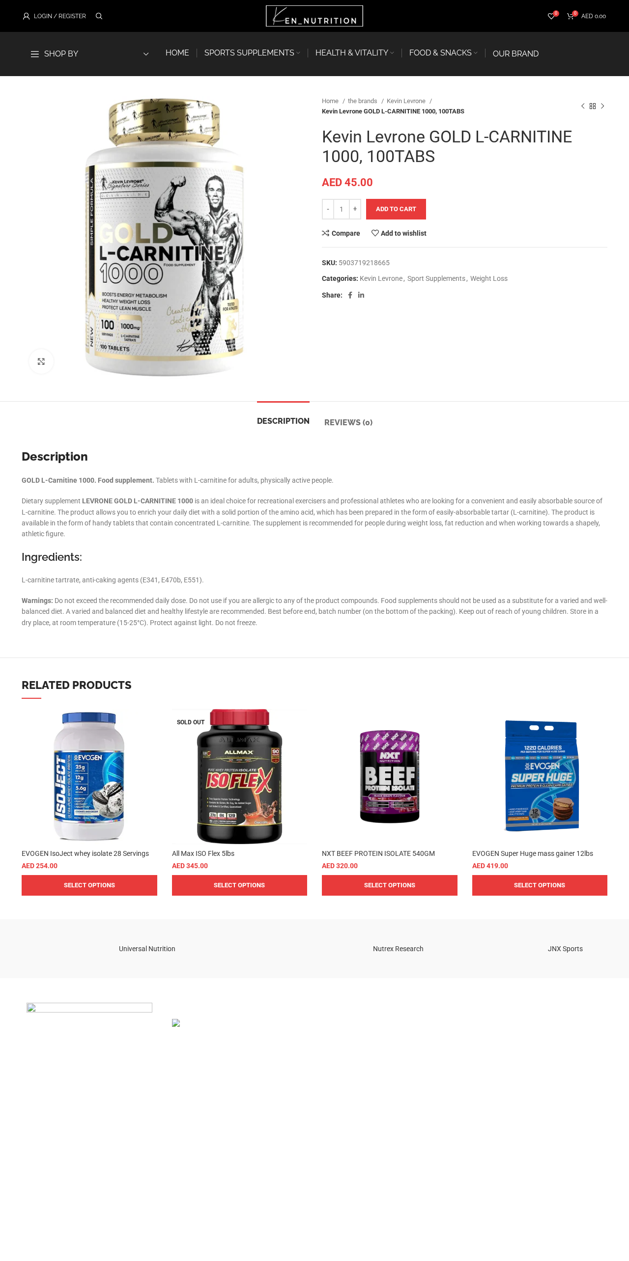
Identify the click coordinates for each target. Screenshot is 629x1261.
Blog (529, 1047)
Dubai (331, 1023)
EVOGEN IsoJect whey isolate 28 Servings (85, 853)
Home (331, 101)
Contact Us (539, 1071)
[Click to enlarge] (41, 361)
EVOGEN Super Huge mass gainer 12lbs (532, 853)
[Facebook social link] (350, 295)
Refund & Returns (449, 1023)
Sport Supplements (436, 278)
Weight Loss (489, 278)
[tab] (283, 416)
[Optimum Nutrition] (314, 948)
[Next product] (602, 106)
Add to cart (396, 209)
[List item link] (89, 1136)
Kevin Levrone (407, 101)
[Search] (98, 16)
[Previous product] (583, 106)
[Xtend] (63, 948)
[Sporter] (231, 948)
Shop (530, 1035)
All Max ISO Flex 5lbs (203, 853)
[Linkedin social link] (361, 295)
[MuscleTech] (481, 948)
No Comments (232, 1123)
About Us (536, 1059)
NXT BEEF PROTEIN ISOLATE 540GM (378, 853)
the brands (363, 101)
